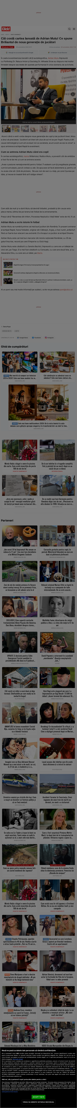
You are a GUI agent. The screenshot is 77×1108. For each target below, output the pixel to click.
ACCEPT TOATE (38, 1097)
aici (71, 1068)
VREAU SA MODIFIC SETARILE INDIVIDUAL (38, 1102)
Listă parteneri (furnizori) (10, 1091)
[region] (38, 1077)
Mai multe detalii (18, 1059)
